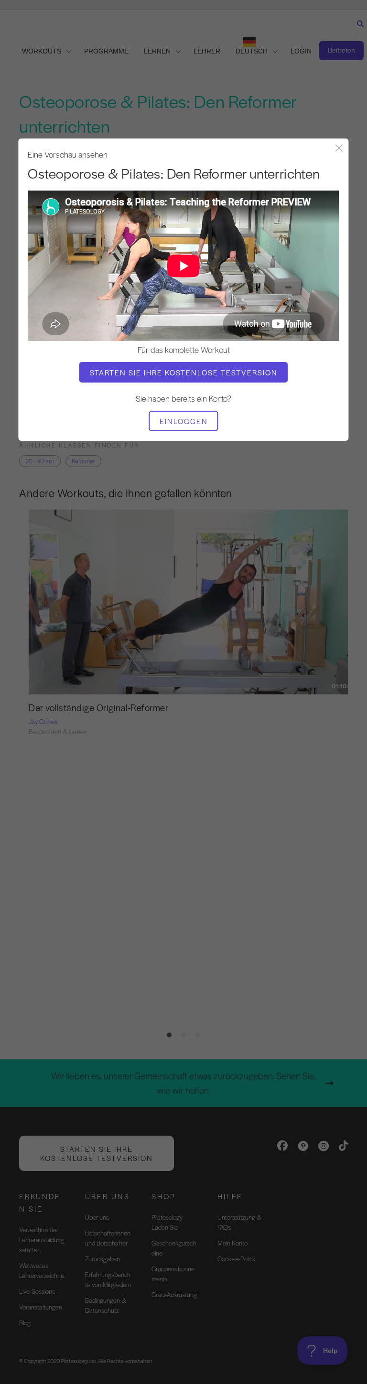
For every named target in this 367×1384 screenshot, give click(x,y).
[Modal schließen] (339, 148)
